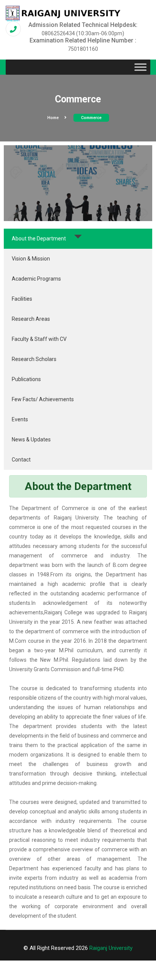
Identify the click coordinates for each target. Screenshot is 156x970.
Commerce (91, 117)
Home (53, 117)
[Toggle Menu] (140, 67)
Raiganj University (111, 948)
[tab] (78, 239)
